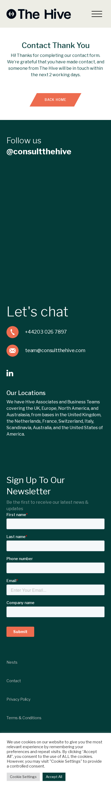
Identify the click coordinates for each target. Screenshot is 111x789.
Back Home (56, 100)
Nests (12, 662)
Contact (13, 680)
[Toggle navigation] (97, 13)
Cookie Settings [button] (23, 777)
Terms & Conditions (23, 717)
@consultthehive (38, 151)
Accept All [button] (54, 777)
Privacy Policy (18, 699)
